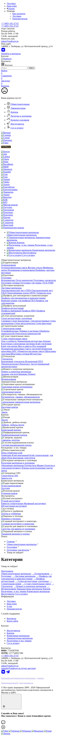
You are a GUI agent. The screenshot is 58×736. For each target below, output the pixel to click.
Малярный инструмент (35, 503)
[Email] (48, 731)
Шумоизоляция (8, 379)
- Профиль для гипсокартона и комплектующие (26, 577)
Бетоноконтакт (8, 280)
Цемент (31, 374)
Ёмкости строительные (12, 503)
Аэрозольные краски (11, 392)
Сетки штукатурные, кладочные (16, 318)
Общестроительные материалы (22, 544)
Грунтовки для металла (45, 280)
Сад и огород (16, 128)
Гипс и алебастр (9, 341)
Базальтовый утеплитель (13, 361)
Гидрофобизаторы (10, 331)
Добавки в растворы (29, 331)
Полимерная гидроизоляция (21, 270)
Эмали (4, 412)
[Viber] (5, 731)
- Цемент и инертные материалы (29, 586)
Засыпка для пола (10, 374)
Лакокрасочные (18, 108)
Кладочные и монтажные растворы (18, 343)
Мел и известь (25, 346)
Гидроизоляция (8, 265)
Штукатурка (36, 354)
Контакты (11, 618)
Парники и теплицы (11, 518)
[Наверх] (11, 701)
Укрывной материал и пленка (15, 534)
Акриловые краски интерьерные (17, 387)
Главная (11, 541)
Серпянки (6, 321)
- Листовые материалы (23, 576)
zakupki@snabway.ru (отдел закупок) (18, 668)
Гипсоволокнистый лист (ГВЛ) (16, 290)
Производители (19, 18)
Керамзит (23, 374)
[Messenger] (38, 731)
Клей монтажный (20, 455)
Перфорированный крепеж (14, 435)
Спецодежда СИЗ (9, 475)
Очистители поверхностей (28, 333)
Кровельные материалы (38, 591)
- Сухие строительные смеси (36, 584)
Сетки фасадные (43, 323)
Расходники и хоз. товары (13, 591)
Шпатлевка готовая (20, 354)
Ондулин (5, 488)
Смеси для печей (33, 349)
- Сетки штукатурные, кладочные (32, 581)
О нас (9, 606)
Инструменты (17, 124)
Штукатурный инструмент (14, 506)
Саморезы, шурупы (10, 440)
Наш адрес (12, 6)
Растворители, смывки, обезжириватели (20, 397)
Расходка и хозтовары (21, 116)
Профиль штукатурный (12, 308)
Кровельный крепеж (11, 430)
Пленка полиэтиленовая (34, 468)
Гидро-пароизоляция (11, 486)
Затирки (47, 341)
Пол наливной (39, 346)
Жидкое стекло (35, 267)
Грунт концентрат (25, 280)
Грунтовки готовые (10, 283)
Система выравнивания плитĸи (16, 445)
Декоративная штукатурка (30, 341)
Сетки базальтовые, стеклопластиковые (30, 321)
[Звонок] (5, 733)
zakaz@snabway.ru (9, 41)
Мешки (40, 465)
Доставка (11, 3)
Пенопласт (25, 364)
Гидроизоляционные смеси (14, 267)
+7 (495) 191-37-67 (10, 26)
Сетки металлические (25, 323)
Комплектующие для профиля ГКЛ (18, 300)
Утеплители (7, 359)
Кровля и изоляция (19, 120)
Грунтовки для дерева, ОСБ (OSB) (36, 283)
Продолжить (7, 571)
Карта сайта (12, 621)
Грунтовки (6, 278)
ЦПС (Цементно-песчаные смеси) (28, 351)
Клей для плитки (9, 346)
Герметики (6, 455)
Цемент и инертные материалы (16, 371)
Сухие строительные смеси (14, 338)
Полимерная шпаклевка (13, 349)
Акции (11, 8)
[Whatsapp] (26, 731)
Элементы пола (43, 293)
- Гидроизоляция (40, 573)
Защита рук (6, 478)
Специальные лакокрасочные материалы (20, 402)
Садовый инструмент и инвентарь (17, 524)
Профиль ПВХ (29, 311)
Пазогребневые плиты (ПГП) (21, 293)
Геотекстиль (30, 465)
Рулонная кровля (9, 493)
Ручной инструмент (10, 501)
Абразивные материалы (12, 465)
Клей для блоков (44, 343)
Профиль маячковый (11, 311)
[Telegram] (8, 673)
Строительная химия (11, 328)
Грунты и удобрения (11, 513)
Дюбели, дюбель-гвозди (12, 425)
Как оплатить (18, 13)
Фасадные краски (9, 407)
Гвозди (4, 420)
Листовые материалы (11, 288)
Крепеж (14, 112)
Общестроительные (20, 104)
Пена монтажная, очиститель (21, 458)
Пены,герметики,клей (11, 453)
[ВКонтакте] (3, 51)
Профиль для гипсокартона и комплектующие (23, 298)
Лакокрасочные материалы (29, 589)
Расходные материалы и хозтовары (18, 463)
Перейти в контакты (11, 53)
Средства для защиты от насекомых (18, 529)
